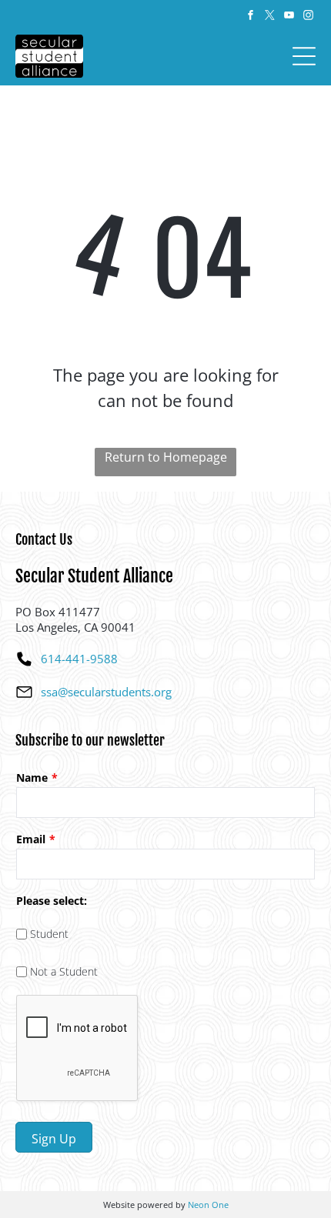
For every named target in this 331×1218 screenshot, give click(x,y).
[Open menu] (304, 56)
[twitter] (269, 17)
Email (30, 839)
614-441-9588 (79, 658)
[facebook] (250, 17)
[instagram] (308, 17)
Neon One (208, 1204)
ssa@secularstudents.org (106, 691)
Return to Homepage (166, 457)
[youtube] (288, 17)
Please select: (51, 900)
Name (32, 777)
